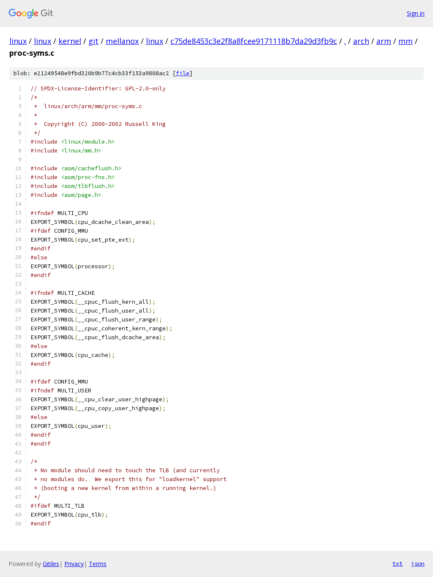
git (93, 41)
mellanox (122, 41)
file (182, 73)
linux (18, 41)
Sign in (416, 13)
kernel (69, 41)
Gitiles (51, 564)
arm (383, 41)
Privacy (74, 564)
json (418, 563)
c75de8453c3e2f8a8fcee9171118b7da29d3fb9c (253, 41)
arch (361, 41)
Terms (98, 564)
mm (405, 41)
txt (397, 563)
